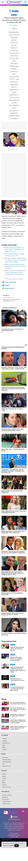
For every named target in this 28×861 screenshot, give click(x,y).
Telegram (7, 285)
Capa (2, 7)
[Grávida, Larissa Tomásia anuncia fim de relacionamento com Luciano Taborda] (5, 727)
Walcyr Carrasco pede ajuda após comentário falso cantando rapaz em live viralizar (15, 266)
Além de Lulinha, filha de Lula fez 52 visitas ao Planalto (17, 649)
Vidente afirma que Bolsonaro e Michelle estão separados (16, 659)
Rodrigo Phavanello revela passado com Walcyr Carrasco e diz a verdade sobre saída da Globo (15, 260)
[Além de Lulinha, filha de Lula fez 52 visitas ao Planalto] (5, 646)
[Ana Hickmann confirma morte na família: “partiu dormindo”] (5, 715)
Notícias (6, 7)
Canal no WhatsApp (10, 282)
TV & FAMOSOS (4, 735)
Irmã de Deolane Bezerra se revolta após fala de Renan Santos (17, 688)
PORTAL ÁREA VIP (5, 791)
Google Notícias (9, 288)
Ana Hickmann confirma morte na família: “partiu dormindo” (17, 715)
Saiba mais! (12, 300)
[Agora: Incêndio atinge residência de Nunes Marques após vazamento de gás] (5, 666)
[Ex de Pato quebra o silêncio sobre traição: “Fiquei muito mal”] (5, 703)
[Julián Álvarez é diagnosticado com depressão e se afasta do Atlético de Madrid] (5, 721)
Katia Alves (15, 28)
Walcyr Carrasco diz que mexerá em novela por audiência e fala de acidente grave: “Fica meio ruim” (15, 272)
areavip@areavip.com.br (14, 835)
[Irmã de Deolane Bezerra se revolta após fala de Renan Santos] (5, 686)
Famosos (3, 704)
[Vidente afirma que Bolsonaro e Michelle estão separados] (5, 656)
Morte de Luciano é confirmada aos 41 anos (17, 679)
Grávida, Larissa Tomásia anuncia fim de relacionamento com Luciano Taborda (18, 728)
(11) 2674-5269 (14, 836)
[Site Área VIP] (14, 2)
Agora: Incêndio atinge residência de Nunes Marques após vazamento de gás (17, 669)
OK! (17, 845)
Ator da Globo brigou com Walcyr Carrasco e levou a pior (14, 254)
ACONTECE (3, 770)
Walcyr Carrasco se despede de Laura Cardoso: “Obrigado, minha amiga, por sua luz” (14, 249)
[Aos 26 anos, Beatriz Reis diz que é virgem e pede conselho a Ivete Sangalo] (5, 709)
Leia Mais (11, 845)
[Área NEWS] (14, 11)
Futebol (3, 722)
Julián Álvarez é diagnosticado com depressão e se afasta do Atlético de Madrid (18, 721)
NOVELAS (3, 754)
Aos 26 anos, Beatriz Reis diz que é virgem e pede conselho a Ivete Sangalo (18, 709)
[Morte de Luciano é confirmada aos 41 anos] (5, 677)
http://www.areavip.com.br (8, 297)
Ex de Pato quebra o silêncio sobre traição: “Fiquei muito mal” (18, 703)
